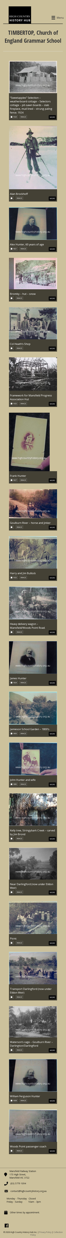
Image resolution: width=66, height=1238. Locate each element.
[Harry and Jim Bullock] (33, 552)
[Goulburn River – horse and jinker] (33, 503)
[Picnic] (33, 917)
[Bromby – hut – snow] (33, 273)
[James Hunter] (33, 657)
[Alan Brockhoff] (33, 157)
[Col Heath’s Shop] (33, 323)
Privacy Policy (45, 1232)
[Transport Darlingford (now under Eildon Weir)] (33, 967)
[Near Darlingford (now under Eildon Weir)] (33, 863)
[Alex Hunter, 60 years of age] (33, 223)
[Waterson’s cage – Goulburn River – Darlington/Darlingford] (33, 1021)
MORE (52, 117)
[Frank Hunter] (29, 441)
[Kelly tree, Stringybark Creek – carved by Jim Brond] (33, 809)
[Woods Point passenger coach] (33, 1125)
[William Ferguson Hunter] (33, 1075)
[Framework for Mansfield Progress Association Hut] (33, 373)
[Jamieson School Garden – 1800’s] (33, 707)
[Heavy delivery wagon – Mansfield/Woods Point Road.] (33, 602)
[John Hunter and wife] (33, 758)
